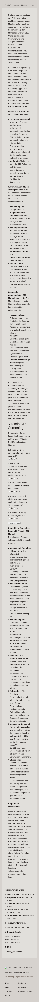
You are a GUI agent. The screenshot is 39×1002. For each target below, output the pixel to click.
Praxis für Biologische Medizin (16, 5)
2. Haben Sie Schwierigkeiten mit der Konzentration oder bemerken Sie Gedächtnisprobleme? (18, 469)
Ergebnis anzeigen (14, 523)
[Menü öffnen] (33, 5)
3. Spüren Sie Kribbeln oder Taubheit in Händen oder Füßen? (18, 486)
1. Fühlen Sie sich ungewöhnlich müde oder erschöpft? (19, 453)
